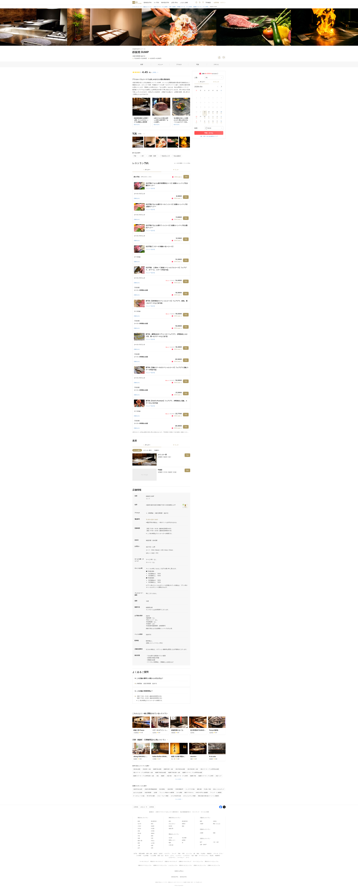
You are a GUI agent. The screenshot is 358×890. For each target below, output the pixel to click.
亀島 (170, 842)
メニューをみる (150, 188)
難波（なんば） (217, 823)
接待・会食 (149, 853)
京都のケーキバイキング (185, 861)
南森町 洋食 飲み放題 (160, 772)
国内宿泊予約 (147, 2)
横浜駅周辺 (185, 821)
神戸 (201, 842)
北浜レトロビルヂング (218, 789)
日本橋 (152, 831)
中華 (183, 853)
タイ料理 (138, 855)
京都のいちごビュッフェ (214, 865)
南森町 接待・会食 (168, 769)
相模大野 (171, 828)
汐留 (152, 838)
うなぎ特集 (145, 855)
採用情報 (151, 807)
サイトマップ (195, 812)
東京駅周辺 (154, 821)
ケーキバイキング (144, 861)
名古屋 (170, 837)
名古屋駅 (184, 837)
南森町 (162, 775)
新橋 (152, 835)
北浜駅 (155, 792)
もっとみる (178, 779)
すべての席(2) (137, 450)
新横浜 (183, 823)
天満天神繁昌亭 (179, 789)
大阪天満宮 (170, 789)
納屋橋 (183, 840)
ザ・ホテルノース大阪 (138, 796)
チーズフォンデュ (203, 855)
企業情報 (136, 807)
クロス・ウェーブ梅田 (162, 796)
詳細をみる (137, 198)
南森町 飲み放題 (157, 769)
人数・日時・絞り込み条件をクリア (209, 136)
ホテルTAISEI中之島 (176, 796)
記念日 (160, 853)
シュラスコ (178, 855)
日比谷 (139, 828)
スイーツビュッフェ (198, 861)
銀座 (139, 821)
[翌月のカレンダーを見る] (221, 86)
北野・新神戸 (203, 844)
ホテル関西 (179, 792)
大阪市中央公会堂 (137, 789)
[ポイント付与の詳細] (217, 73)
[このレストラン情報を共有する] (219, 57)
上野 (139, 845)
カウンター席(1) (147, 450)
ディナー (202, 82)
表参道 (152, 833)
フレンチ (174, 853)
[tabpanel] (161, 303)
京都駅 (201, 833)
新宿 (152, 823)
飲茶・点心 (160, 855)
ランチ (217, 82)
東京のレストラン (143, 817)
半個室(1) (156, 450)
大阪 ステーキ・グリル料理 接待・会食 (143, 772)
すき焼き (203, 853)
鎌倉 (183, 826)
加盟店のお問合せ (179, 871)
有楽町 (152, 826)
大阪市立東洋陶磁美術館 (151, 789)
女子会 (135, 853)
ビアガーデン (172, 857)
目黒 (152, 845)
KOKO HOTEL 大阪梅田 (202, 792)
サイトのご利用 (205, 812)
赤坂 (139, 831)
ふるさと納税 (184, 2)
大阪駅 (201, 823)
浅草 (152, 848)
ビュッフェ (189, 853)
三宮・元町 (216, 842)
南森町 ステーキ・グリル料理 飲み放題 (192, 772)
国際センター (172, 840)
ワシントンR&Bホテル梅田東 (167, 792)
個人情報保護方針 (184, 812)
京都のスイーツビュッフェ (160, 865)
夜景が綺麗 (142, 853)
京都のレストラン (205, 829)
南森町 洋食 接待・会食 (174, 772)
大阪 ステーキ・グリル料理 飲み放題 (209, 769)
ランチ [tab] (177, 169)
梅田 (201, 821)
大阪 (157, 775)
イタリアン (167, 853)
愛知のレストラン (174, 834)
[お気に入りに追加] (224, 57)
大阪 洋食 (169, 775)
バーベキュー (180, 857)
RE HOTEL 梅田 (151, 796)
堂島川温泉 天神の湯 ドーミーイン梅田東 (208, 796)
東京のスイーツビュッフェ (211, 861)
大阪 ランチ (219, 775)
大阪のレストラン (205, 817)
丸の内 (139, 823)
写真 (197, 64)
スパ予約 (156, 2)
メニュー (160, 64)
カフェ (172, 855)
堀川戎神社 (162, 789)
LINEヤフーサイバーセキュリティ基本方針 (166, 812)
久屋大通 (171, 845)
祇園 (214, 833)
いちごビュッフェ (173, 865)
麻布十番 (140, 840)
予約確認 (208, 2)
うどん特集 (153, 855)
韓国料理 (217, 855)
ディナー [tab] (147, 169)
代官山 (152, 840)
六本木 (139, 826)
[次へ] (354, 27)
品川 (139, 848)
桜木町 (170, 826)
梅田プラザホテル (189, 792)
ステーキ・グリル (217, 853)
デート (187, 857)
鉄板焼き (209, 853)
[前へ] (3, 27)
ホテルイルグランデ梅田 (189, 796)
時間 (195, 128)
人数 (195, 77)
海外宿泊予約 (165, 2)
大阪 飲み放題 (136, 769)
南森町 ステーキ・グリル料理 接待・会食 (143, 775)
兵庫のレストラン (205, 838)
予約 (186, 176)
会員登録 (216, 2)
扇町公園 (199, 789)
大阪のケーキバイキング (171, 861)
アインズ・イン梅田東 (215, 792)
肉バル (167, 855)
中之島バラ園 (207, 789)
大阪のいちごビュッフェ (200, 865)
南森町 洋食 (193, 775)
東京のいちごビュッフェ (185, 865)
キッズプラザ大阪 (190, 789)
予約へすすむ (208, 133)
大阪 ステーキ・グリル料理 (181, 775)
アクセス (179, 64)
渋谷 (139, 835)
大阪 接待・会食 (147, 769)
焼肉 (198, 853)
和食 (179, 853)
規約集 (151, 812)
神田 (139, 843)
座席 (141, 64)
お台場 (152, 843)
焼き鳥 (211, 855)
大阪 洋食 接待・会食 (192, 769)
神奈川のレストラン (174, 817)
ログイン (223, 2)
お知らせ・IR (143, 807)
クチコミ (216, 64)
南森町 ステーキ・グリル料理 (205, 775)
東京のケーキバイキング (156, 861)
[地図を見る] (185, 506)
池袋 (139, 838)
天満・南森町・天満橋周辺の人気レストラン (149, 740)
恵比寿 (139, 833)
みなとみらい (172, 823)
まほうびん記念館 (137, 792)
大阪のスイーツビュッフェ (144, 865)
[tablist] (161, 170)
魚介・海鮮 (194, 855)
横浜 (170, 821)
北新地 (214, 821)
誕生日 (155, 853)
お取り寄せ (174, 2)
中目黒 (152, 828)
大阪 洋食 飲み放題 (180, 769)
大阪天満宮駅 (148, 792)
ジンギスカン (186, 855)
